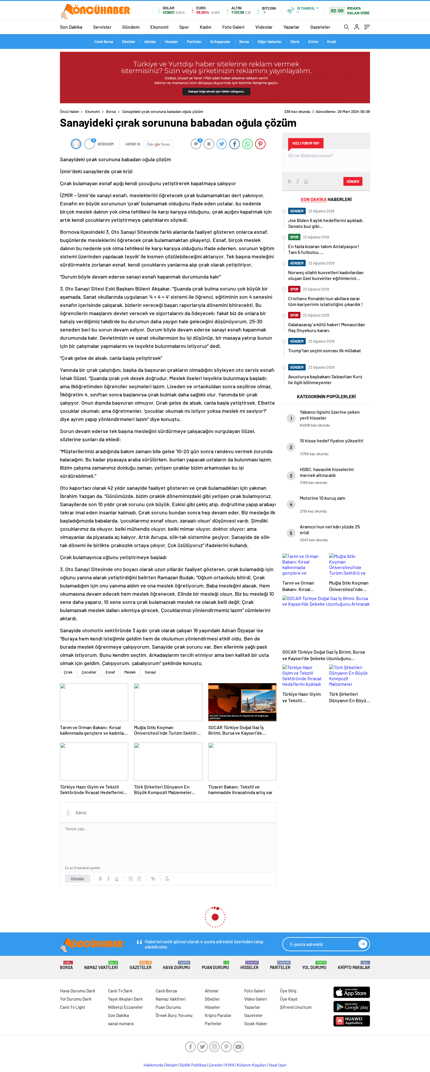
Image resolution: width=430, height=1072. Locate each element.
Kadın (205, 27)
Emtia (313, 41)
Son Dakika (71, 27)
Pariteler (194, 41)
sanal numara (121, 1023)
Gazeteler (320, 27)
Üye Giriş (288, 990)
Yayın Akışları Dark (125, 998)
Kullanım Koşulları (251, 1065)
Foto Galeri (233, 27)
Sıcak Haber (255, 1023)
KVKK (230, 1065)
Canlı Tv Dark (120, 990)
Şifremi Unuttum (296, 1007)
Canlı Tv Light (72, 1007)
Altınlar (150, 41)
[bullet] (139, 878)
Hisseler (171, 41)
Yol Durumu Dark (76, 998)
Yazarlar (291, 27)
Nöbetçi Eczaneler (125, 1007)
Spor (184, 27)
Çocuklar (89, 672)
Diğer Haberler (270, 41)
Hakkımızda (153, 1065)
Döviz (295, 41)
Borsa (244, 41)
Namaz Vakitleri (101, 965)
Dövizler (128, 41)
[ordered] (131, 878)
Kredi (331, 41)
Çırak (68, 672)
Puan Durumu (215, 965)
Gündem (131, 27)
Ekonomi (159, 27)
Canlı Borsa (103, 41)
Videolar (264, 27)
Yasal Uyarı (278, 1065)
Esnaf (110, 672)
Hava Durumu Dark (77, 990)
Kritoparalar (220, 41)
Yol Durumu (314, 965)
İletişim (172, 1065)
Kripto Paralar (354, 965)
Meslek (130, 672)
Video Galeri (255, 998)
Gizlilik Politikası (193, 1065)
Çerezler (216, 1065)
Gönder (78, 878)
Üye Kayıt (289, 998)
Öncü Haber (69, 111)
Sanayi (150, 672)
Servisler (102, 27)
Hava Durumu (176, 965)
